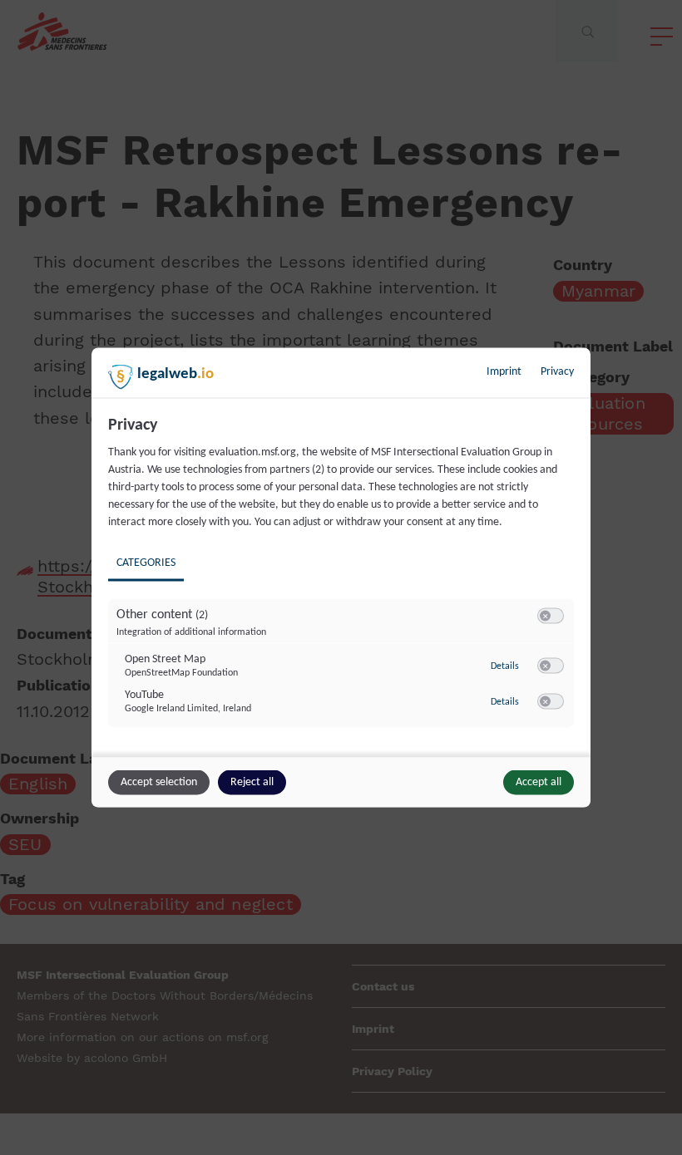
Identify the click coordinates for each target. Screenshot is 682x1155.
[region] (343, 584)
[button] (545, 616)
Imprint (504, 372)
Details (505, 666)
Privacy (557, 372)
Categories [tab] (145, 563)
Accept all (538, 782)
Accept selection (159, 782)
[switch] (551, 617)
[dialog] (341, 578)
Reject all (252, 782)
